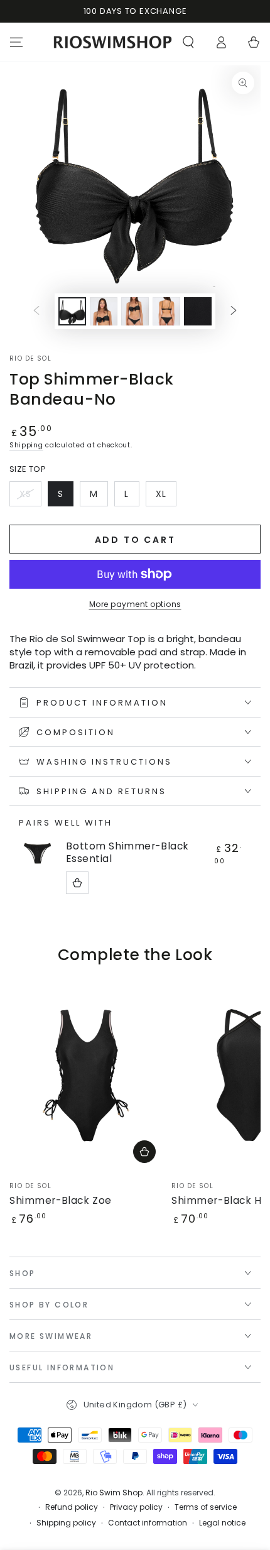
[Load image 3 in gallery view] (135, 311)
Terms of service (206, 1507)
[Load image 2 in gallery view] (103, 311)
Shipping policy (66, 1523)
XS (30, 497)
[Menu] (16, 42)
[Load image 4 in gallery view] (166, 311)
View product (77, 882)
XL (165, 497)
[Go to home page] (112, 42)
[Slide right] (233, 311)
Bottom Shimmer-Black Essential (127, 852)
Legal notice (222, 1523)
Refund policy (71, 1507)
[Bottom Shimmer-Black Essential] (38, 853)
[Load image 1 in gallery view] (72, 311)
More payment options (135, 604)
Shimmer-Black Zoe (60, 1200)
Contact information (147, 1523)
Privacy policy (136, 1507)
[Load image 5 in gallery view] (198, 311)
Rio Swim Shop (114, 1492)
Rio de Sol (30, 358)
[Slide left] (36, 311)
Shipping (26, 445)
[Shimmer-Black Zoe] (87, 1075)
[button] (188, 42)
